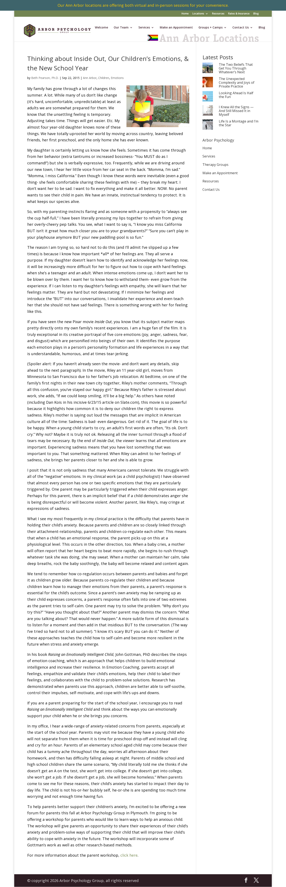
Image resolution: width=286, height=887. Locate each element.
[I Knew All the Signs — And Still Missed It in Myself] (207, 110)
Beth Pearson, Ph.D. (45, 78)
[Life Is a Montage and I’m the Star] (207, 124)
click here (129, 855)
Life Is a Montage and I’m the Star (238, 123)
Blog (256, 13)
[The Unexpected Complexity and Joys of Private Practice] (207, 82)
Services (144, 27)
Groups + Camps (210, 27)
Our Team (121, 27)
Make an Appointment (176, 27)
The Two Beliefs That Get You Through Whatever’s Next (236, 68)
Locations (198, 13)
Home (185, 13)
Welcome (101, 27)
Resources (218, 13)
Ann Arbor (90, 78)
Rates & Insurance (239, 13)
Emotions (117, 78)
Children (103, 78)
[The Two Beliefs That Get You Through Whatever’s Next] (207, 68)
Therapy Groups (215, 164)
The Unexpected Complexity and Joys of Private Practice (236, 83)
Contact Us (240, 27)
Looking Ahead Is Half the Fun (236, 95)
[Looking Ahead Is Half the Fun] (207, 96)
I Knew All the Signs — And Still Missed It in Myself (236, 111)
